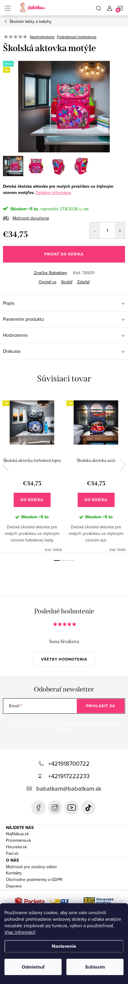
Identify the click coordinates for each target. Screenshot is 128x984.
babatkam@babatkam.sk (68, 788)
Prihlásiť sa (100, 706)
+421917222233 (69, 776)
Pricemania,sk (18, 840)
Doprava (13, 886)
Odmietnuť (33, 967)
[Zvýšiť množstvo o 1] (120, 230)
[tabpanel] (32, 473)
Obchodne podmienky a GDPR (34, 879)
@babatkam (88, 807)
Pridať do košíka (64, 254)
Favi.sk (12, 853)
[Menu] (7, 7)
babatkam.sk (55, 807)
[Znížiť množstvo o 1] (95, 230)
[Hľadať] (98, 7)
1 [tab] (57, 560)
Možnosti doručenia (31, 218)
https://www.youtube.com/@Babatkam (72, 807)
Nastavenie (64, 946)
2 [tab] (64, 560)
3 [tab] (71, 560)
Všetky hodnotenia (64, 659)
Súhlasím (95, 967)
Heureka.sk (16, 847)
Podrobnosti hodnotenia (76, 36)
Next (123, 465)
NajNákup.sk (17, 834)
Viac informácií (19, 932)
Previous (5, 465)
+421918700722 (69, 763)
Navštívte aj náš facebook (38, 807)
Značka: (50, 273)
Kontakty (14, 873)
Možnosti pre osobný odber (31, 867)
